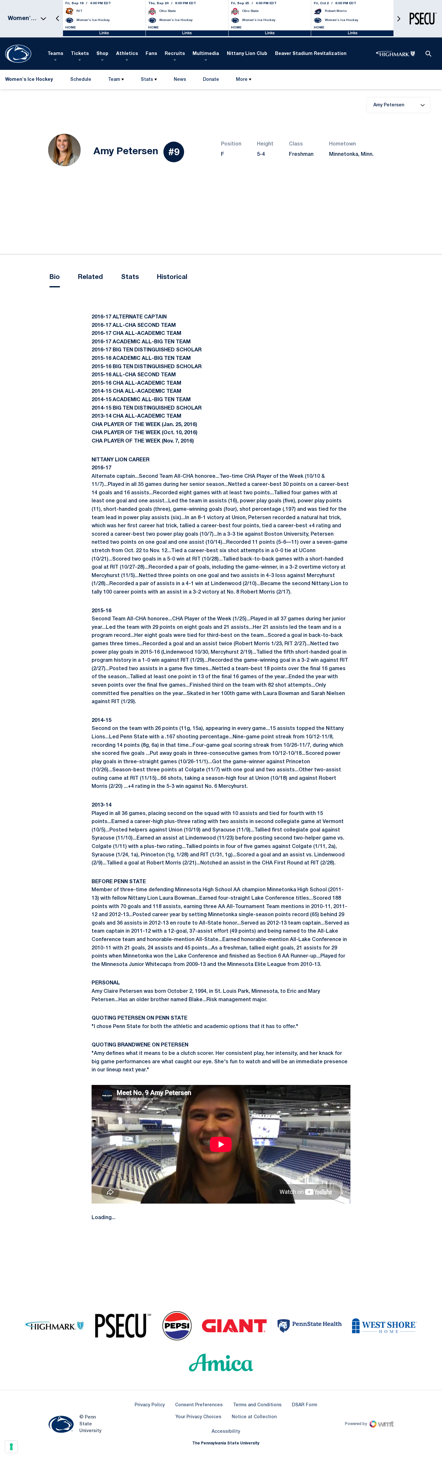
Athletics (127, 54)
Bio (55, 277)
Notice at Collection (254, 1417)
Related (90, 277)
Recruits (175, 54)
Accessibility (226, 1431)
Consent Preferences (199, 1405)
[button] (57, 18)
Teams (55, 54)
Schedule (80, 80)
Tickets (80, 54)
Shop (102, 54)
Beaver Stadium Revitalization (311, 54)
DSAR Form (304, 1405)
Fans (151, 54)
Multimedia (206, 54)
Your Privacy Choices (198, 1417)
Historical (172, 277)
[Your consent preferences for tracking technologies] (11, 1447)
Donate (211, 81)
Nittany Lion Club (247, 54)
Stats (147, 80)
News (180, 80)
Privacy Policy (150, 1405)
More (242, 80)
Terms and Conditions (257, 1405)
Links (104, 33)
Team (114, 80)
